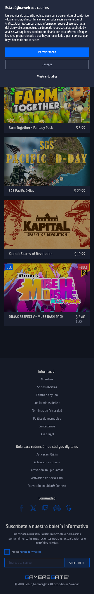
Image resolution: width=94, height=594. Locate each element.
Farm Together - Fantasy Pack (31, 127)
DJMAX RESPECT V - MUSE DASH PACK (36, 316)
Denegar (47, 64)
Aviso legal (47, 434)
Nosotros (47, 379)
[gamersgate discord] (57, 508)
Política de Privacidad (30, 552)
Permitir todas (47, 52)
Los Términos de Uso (47, 403)
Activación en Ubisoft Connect (47, 486)
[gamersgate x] (33, 508)
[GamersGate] (47, 580)
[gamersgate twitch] (45, 508)
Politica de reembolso (47, 418)
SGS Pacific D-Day (21, 190)
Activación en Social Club (47, 478)
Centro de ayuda (47, 395)
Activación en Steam (47, 462)
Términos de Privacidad (47, 410)
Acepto (26, 552)
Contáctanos (47, 426)
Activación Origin (47, 454)
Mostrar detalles (47, 76)
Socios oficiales (47, 387)
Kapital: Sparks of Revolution (30, 253)
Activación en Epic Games (47, 470)
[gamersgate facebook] (21, 508)
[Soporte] (69, 508)
